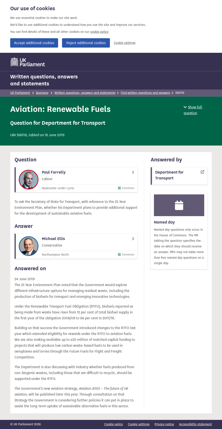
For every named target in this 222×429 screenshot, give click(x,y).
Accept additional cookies (34, 43)
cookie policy (99, 32)
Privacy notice (164, 424)
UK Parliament (20, 93)
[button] (198, 110)
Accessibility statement (195, 424)
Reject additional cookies (86, 43)
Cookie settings (124, 43)
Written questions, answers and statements (44, 80)
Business (42, 93)
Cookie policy (113, 424)
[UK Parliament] (28, 62)
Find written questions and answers (145, 93)
